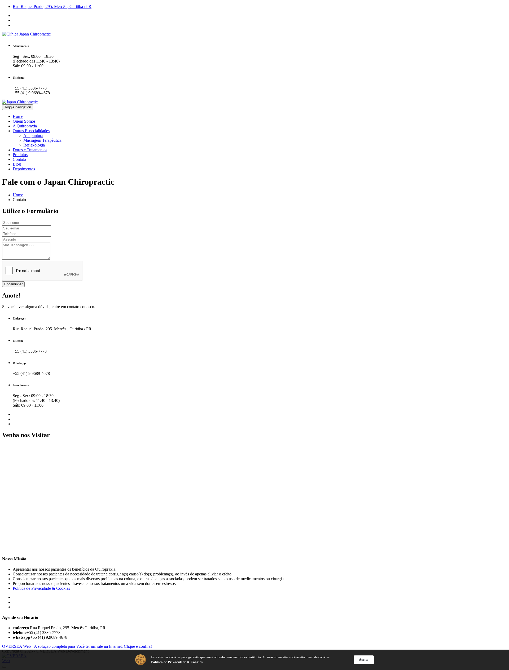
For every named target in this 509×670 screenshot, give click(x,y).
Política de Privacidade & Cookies (41, 588)
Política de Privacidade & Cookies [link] (177, 662)
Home (18, 116)
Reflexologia (34, 145)
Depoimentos (24, 169)
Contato (19, 159)
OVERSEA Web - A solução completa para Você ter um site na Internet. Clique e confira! (77, 646)
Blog (17, 164)
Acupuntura (33, 135)
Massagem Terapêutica (42, 140)
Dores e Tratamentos (30, 150)
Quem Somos (24, 121)
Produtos (20, 154)
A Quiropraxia (25, 126)
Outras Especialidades (31, 130)
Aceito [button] (363, 660)
